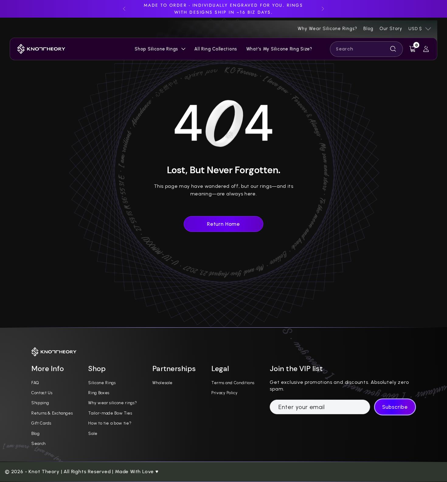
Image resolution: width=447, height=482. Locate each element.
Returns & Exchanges (52, 413)
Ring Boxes (98, 392)
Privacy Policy (224, 392)
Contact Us (42, 392)
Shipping (40, 402)
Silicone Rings (102, 382)
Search (38, 443)
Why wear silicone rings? (112, 402)
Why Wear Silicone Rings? (327, 28)
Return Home (223, 224)
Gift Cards (41, 423)
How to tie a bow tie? (109, 423)
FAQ (35, 382)
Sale (93, 433)
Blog (368, 28)
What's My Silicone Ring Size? (279, 49)
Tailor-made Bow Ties (110, 413)
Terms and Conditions (232, 382)
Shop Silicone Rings (156, 49)
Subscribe (395, 407)
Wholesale (162, 382)
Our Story (390, 28)
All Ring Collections (215, 49)
